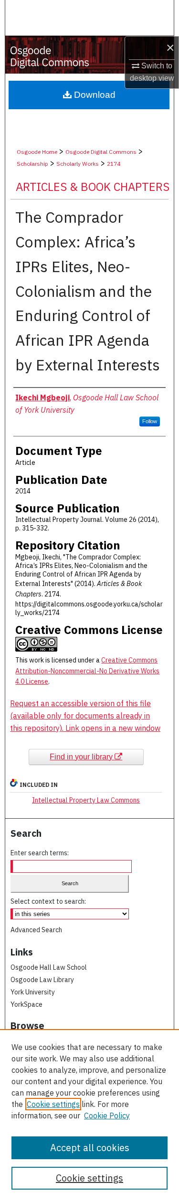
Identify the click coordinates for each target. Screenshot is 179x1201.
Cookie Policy (107, 1115)
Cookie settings (53, 1104)
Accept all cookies (89, 1147)
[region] (89, 1115)
